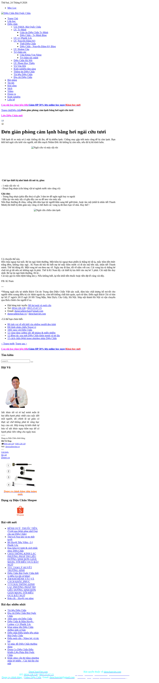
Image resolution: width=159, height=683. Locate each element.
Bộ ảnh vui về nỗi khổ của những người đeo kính (31, 324)
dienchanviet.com (37, 313)
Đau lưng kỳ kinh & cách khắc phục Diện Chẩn (22, 549)
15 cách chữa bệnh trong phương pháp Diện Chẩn (32, 338)
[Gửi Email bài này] (2, 121)
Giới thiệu (5, 452)
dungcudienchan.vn (17, 313)
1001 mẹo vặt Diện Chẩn (19, 330)
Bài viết (4, 455)
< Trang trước (8, 343)
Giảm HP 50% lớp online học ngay (46, 105)
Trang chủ (6, 110)
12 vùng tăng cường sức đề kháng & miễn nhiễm (31, 332)
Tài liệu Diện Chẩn (16, 610)
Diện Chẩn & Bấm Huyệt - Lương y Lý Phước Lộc (20, 623)
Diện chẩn (16, 110)
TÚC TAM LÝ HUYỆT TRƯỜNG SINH (19, 569)
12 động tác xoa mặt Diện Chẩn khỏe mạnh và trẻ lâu (33, 335)
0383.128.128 (20, 444)
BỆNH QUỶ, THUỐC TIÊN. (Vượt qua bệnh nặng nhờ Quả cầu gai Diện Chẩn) (22, 531)
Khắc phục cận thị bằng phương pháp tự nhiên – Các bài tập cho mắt (23, 661)
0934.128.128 (18, 308)
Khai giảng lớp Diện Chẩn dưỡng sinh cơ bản (20, 628)
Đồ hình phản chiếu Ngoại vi (21, 327)
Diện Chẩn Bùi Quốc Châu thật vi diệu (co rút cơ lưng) (23, 574)
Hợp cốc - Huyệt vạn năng (20, 598)
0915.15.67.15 (34, 308)
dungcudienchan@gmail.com (28, 311)
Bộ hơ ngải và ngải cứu (39, 305)
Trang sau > (21, 343)
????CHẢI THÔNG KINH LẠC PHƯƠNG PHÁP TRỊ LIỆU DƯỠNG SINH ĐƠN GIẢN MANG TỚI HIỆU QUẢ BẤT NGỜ (21, 590)
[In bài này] (2, 124)
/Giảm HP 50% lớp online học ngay (46, 349)
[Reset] (32, 361)
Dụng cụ (5, 457)
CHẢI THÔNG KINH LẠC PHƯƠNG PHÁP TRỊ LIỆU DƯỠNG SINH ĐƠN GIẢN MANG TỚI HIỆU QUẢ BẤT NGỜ (23, 559)
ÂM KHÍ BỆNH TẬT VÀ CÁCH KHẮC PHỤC (20, 580)
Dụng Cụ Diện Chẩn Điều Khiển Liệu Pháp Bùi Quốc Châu (20, 652)
